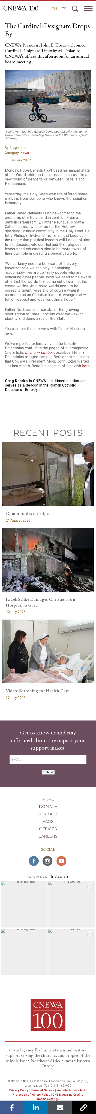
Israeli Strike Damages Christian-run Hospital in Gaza (40, 602)
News (25, 153)
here (86, 366)
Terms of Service (43, 1090)
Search (75, 8)
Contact (48, 814)
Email (60, 1107)
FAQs (47, 821)
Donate (48, 806)
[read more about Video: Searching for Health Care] (47, 651)
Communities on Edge (27, 513)
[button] (24, 904)
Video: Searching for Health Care (37, 691)
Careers (48, 836)
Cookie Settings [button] (48, 1099)
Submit (48, 772)
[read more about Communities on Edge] (47, 474)
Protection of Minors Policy (31, 1094)
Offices (48, 829)
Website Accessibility (72, 1090)
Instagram (60, 876)
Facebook (12, 1107)
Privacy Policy (19, 1090)
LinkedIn (36, 1107)
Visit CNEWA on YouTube (62, 861)
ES (63, 9)
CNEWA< (21, 8)
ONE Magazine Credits (67, 1094)
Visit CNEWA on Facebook (34, 861)
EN (54, 9)
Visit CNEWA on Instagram (48, 861)
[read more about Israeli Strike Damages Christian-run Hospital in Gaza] (47, 560)
